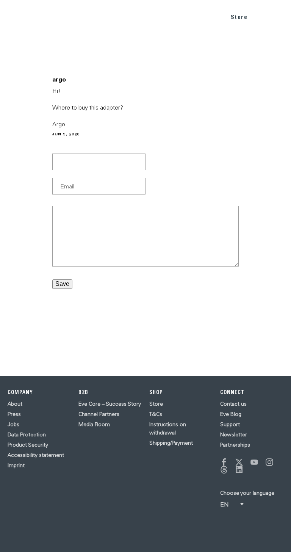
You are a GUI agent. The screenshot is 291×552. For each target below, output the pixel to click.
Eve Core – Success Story (109, 403)
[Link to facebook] (224, 462)
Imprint (16, 465)
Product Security (28, 444)
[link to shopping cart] (263, 15)
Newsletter (233, 434)
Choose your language (247, 492)
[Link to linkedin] (239, 470)
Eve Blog (230, 414)
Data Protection (27, 434)
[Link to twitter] (239, 462)
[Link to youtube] (254, 462)
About (15, 403)
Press (14, 414)
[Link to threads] (224, 470)
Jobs (13, 424)
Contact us (233, 403)
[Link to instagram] (269, 462)
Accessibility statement (36, 455)
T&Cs (155, 414)
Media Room (94, 424)
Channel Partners (98, 414)
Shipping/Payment (171, 442)
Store (239, 16)
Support (230, 424)
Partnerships (235, 444)
